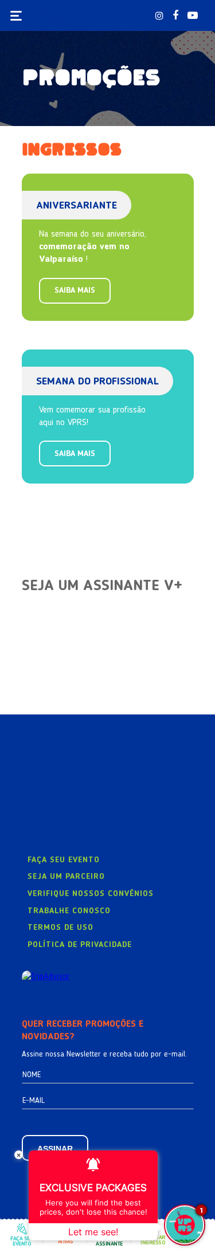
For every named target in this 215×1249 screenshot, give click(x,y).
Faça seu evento (64, 860)
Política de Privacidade (80, 945)
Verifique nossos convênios (91, 894)
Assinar (55, 1148)
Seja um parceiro (66, 877)
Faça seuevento (21, 1241)
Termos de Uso (60, 928)
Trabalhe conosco (69, 911)
